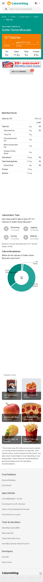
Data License (7, 562)
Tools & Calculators (11, 522)
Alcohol (5, 173)
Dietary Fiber (8, 165)
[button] (37, 3)
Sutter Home (25, 17)
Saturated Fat (9, 130)
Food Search (7, 485)
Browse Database (9, 480)
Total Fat (5, 126)
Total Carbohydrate (9, 161)
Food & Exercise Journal (11, 515)
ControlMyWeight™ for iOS (12, 499)
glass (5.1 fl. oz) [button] (23, 42)
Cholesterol (6, 157)
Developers (7, 551)
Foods (13, 17)
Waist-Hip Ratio (8, 533)
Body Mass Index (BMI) (10, 528)
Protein (5, 169)
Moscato (9, 20)
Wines (36, 17)
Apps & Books (8, 493)
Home (4, 17)
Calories (5, 119)
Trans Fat (7, 134)
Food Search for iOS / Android (13, 504)
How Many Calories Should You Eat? (16, 544)
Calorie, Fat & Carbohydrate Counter (16, 509)
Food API (5, 557)
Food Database (9, 474)
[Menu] (3, 3)
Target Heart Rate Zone (11, 538)
